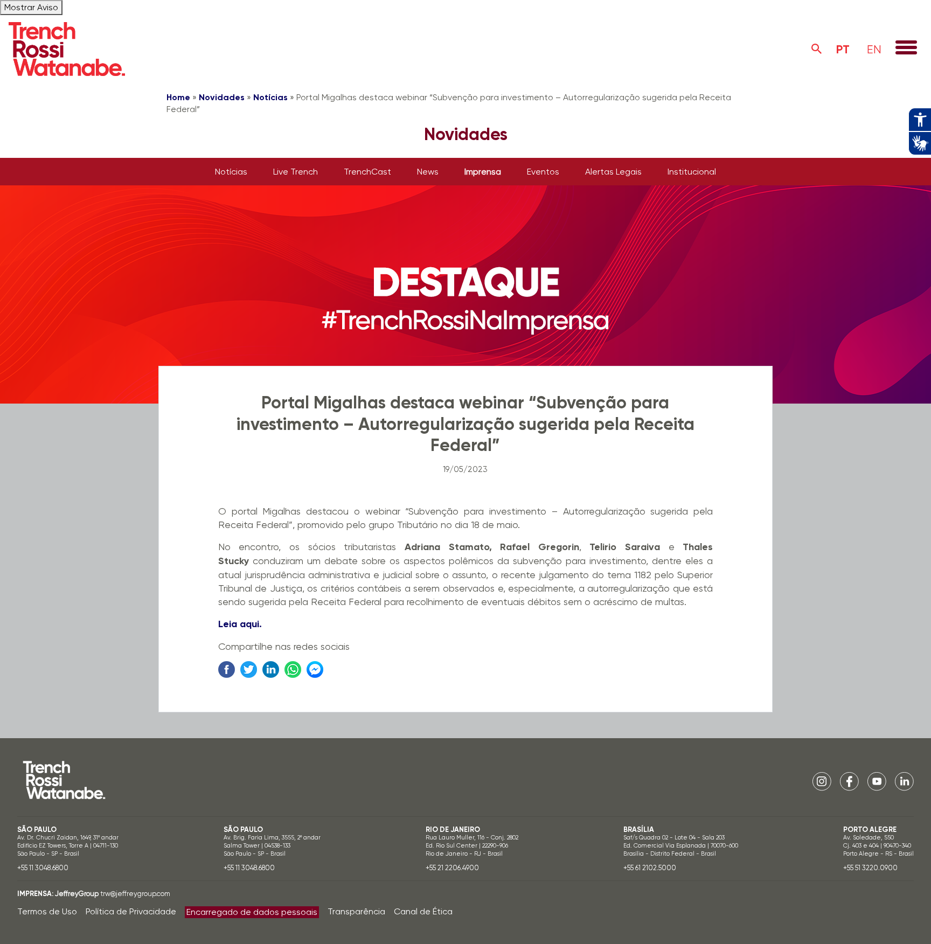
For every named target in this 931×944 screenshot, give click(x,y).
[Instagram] (821, 780)
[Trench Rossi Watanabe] (67, 49)
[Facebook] (849, 780)
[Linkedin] (904, 780)
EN (874, 49)
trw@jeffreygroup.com (135, 894)
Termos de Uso (47, 911)
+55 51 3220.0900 (870, 868)
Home (178, 97)
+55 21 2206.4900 (452, 868)
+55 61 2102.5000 (649, 868)
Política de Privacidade (131, 911)
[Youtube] (876, 780)
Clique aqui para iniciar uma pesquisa (817, 49)
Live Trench (295, 171)
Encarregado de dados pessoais (251, 912)
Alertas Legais (613, 171)
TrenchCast (367, 171)
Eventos (543, 171)
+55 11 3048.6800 (42, 868)
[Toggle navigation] (906, 48)
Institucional (692, 171)
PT (843, 49)
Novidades (222, 97)
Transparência (356, 911)
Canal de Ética (423, 911)
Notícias (270, 97)
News (428, 171)
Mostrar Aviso (31, 7)
